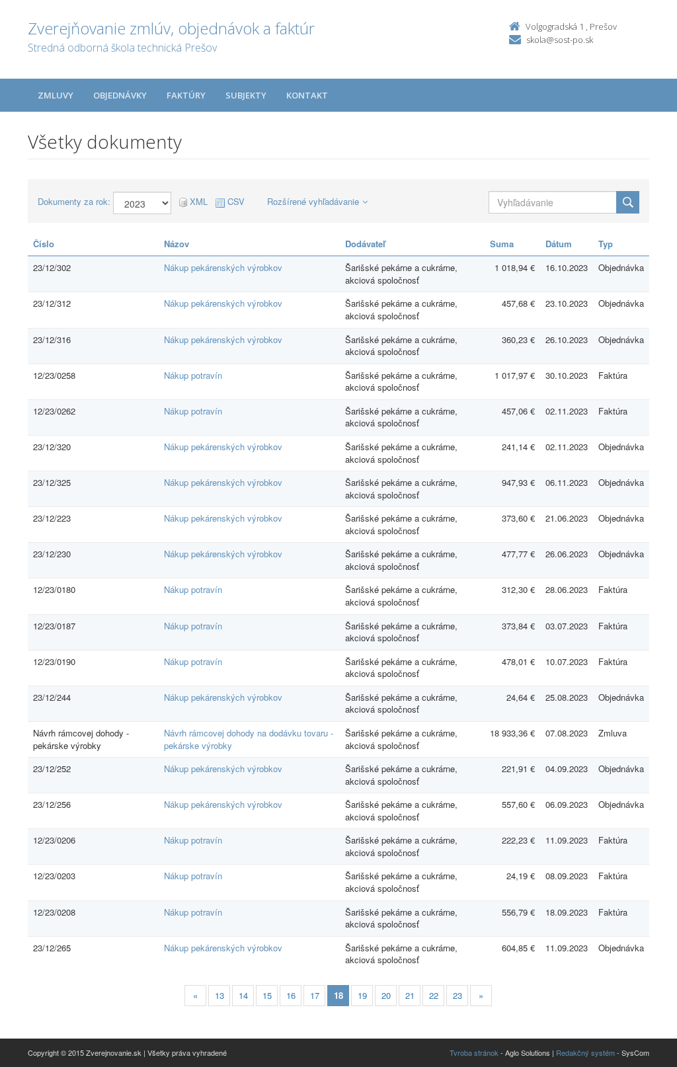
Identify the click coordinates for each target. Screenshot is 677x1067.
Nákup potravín (193, 375)
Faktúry (186, 95)
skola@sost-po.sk (559, 40)
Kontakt (307, 95)
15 (267, 995)
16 (291, 995)
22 (433, 995)
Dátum (558, 243)
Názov (176, 243)
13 (219, 995)
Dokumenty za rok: (74, 202)
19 (362, 995)
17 (314, 995)
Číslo (43, 243)
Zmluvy (55, 95)
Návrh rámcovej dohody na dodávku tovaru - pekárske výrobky (248, 739)
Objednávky (120, 95)
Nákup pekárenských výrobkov (223, 267)
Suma (502, 243)
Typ (605, 243)
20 (386, 995)
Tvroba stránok (474, 1052)
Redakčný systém (585, 1052)
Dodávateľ (365, 243)
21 (410, 995)
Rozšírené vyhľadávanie (313, 201)
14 (243, 995)
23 (457, 995)
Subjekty (245, 95)
